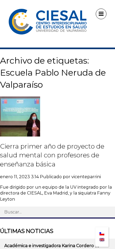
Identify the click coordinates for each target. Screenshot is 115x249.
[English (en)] (101, 238)
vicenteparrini (86, 176)
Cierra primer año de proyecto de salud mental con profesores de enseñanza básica (52, 155)
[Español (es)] (101, 232)
